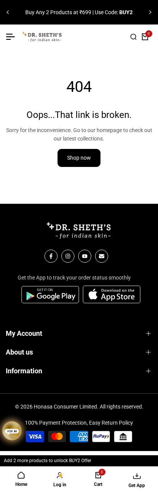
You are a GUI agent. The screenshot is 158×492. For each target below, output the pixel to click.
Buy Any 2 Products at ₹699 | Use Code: (79, 12)
